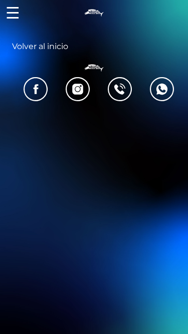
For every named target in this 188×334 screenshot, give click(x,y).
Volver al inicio (40, 46)
